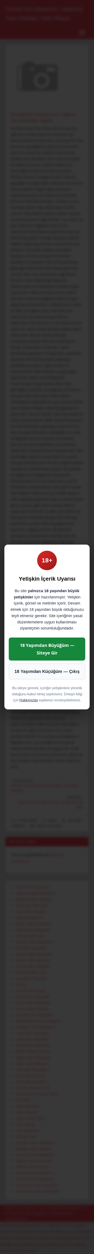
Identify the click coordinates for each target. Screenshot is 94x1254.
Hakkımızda (28, 700)
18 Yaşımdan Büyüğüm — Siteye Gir (47, 649)
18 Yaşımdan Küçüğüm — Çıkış (47, 671)
